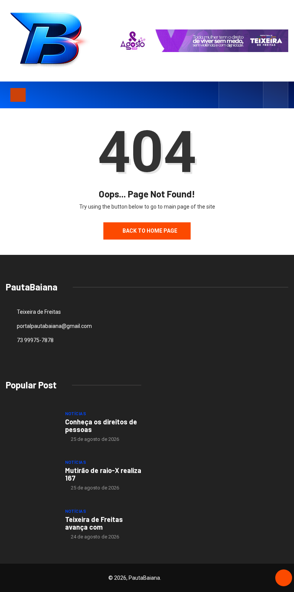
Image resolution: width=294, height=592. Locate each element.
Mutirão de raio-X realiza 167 (103, 474)
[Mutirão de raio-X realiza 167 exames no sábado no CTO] (31, 475)
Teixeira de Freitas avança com (94, 523)
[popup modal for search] (275, 95)
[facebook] (229, 95)
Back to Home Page (149, 231)
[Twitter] (241, 95)
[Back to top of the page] (283, 578)
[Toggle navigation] (18, 94)
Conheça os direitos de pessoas (101, 425)
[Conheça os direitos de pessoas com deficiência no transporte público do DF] (31, 426)
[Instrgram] (253, 95)
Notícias (76, 413)
